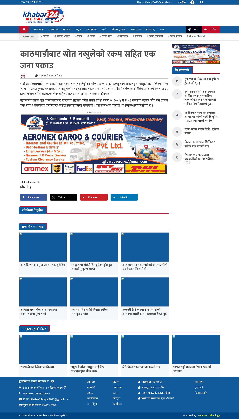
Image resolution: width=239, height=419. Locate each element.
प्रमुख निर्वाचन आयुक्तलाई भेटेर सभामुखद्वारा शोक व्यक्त (87, 369)
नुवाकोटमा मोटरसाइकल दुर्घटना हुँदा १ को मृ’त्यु (202, 80)
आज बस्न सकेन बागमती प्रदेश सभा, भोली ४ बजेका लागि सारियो (144, 267)
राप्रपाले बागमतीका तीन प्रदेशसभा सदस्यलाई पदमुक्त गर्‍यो (38, 311)
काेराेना (46, 36)
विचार (116, 382)
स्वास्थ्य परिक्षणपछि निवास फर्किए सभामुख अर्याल (89, 311)
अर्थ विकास (92, 398)
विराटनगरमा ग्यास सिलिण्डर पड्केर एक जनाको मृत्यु (200, 144)
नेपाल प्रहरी (107, 36)
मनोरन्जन (91, 29)
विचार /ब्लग (119, 29)
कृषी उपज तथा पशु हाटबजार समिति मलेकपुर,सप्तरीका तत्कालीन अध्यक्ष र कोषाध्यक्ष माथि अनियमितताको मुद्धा (200, 98)
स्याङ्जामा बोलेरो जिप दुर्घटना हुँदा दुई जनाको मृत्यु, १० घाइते (91, 267)
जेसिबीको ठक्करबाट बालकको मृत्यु (141, 367)
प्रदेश (78, 29)
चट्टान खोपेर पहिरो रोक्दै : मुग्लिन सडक (202, 131)
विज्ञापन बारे (201, 393)
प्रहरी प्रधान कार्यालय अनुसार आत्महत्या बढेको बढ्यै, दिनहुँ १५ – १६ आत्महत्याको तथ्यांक (201, 116)
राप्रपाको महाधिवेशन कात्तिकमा (37, 367)
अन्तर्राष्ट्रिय (92, 404)
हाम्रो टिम (182, 2)
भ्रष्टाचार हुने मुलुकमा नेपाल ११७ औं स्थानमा (192, 369)
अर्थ (104, 29)
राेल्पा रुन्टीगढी (156, 36)
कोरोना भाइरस (63, 36)
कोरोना (138, 36)
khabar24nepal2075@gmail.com (154, 2)
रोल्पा (92, 36)
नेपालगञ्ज (124, 36)
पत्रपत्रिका (117, 404)
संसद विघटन (176, 36)
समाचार (38, 29)
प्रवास (115, 393)
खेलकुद (150, 29)
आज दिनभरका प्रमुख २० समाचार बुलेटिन (42, 265)
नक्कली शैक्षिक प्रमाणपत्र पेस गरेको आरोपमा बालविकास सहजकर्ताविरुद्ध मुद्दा (144, 311)
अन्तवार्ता (136, 29)
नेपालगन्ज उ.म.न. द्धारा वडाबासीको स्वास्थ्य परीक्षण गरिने (199, 159)
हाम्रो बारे (199, 387)
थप (162, 29)
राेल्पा (79, 36)
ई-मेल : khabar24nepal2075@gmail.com (46, 399)
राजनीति (53, 29)
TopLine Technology (209, 415)
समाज (66, 29)
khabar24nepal (197, 36)
